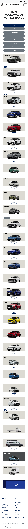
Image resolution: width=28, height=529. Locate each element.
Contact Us (17, 512)
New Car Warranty (6, 514)
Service (3, 512)
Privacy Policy (18, 519)
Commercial (5, 505)
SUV (14, 28)
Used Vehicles (18, 505)
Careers (16, 516)
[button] (25, 4)
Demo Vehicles (18, 504)
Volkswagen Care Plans (7, 517)
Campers (4, 507)
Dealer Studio (9, 527)
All (14, 25)
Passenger (4, 504)
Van (14, 36)
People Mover (14, 32)
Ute (14, 39)
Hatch (14, 47)
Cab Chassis (14, 43)
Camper (14, 50)
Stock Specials (18, 501)
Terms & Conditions (19, 517)
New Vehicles (18, 502)
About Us (17, 514)
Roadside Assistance (6, 516)
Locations (23, 1)
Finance (16, 507)
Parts (3, 519)
